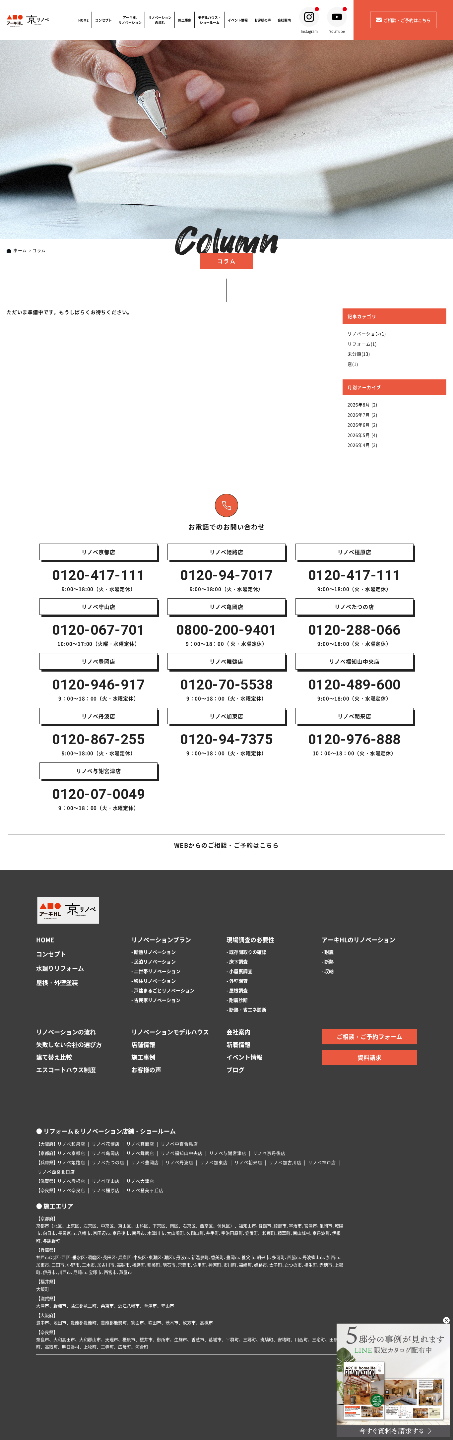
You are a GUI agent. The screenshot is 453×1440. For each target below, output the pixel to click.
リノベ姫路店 (71, 1162)
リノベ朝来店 (248, 1162)
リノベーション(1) (367, 333)
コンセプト (103, 20)
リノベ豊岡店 (145, 1162)
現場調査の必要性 (250, 939)
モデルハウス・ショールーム (209, 20)
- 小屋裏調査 (239, 971)
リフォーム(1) (362, 344)
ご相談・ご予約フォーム (369, 1036)
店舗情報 (143, 1044)
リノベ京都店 (71, 1153)
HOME (83, 20)
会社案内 (284, 20)
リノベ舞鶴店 (140, 1153)
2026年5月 (359, 435)
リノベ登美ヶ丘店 (144, 1190)
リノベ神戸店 (322, 1162)
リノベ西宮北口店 (56, 1171)
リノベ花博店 (106, 1144)
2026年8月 (359, 404)
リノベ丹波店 (179, 1162)
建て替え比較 (54, 1057)
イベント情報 (238, 20)
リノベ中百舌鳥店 (179, 1144)
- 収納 (328, 971)
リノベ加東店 (214, 1162)
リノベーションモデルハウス (170, 1031)
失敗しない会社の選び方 (69, 1044)
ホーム (20, 250)
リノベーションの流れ (159, 20)
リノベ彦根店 (71, 1181)
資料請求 (369, 1057)
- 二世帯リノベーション (155, 971)
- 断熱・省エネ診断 (246, 1009)
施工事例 (184, 20)
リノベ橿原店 (106, 1190)
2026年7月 (359, 415)
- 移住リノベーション (153, 980)
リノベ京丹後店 (269, 1153)
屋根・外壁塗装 (57, 982)
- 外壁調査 (237, 980)
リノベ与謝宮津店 (227, 1153)
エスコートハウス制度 (66, 1069)
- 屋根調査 (237, 990)
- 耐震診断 (237, 1000)
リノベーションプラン (161, 939)
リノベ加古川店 (285, 1162)
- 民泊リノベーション (153, 961)
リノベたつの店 (108, 1162)
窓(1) (353, 364)
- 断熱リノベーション (153, 952)
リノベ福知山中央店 (182, 1153)
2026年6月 (359, 425)
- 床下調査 (237, 961)
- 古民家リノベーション (155, 1000)
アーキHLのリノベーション (358, 939)
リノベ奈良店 (71, 1190)
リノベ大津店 (140, 1181)
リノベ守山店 (106, 1181)
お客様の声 (262, 20)
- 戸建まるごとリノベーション (162, 990)
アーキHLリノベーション (130, 20)
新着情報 (238, 1044)
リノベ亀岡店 (106, 1153)
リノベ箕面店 (140, 1144)
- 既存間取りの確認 (246, 952)
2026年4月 (359, 445)
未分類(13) (359, 354)
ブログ (235, 1069)
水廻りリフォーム (60, 968)
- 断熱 (328, 961)
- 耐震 (328, 952)
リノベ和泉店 (71, 1144)
